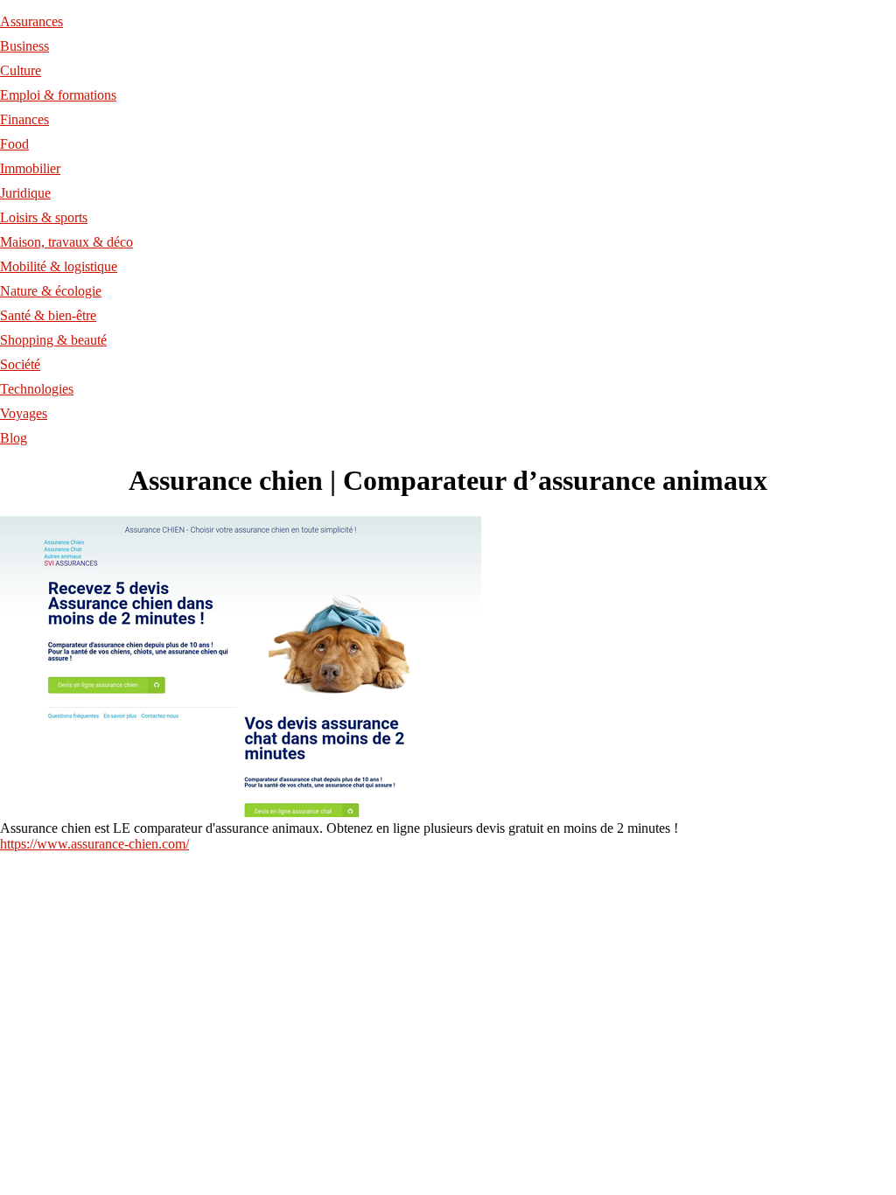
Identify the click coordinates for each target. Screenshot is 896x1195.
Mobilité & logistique (58, 266)
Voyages (23, 413)
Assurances (31, 21)
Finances (24, 119)
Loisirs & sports (44, 217)
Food (14, 143)
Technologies (37, 388)
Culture (20, 70)
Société (20, 364)
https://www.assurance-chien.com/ (94, 843)
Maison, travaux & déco (66, 241)
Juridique (25, 192)
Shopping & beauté (53, 339)
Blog (13, 437)
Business (24, 45)
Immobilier (30, 168)
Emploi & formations (58, 94)
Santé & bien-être (48, 315)
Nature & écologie (51, 290)
